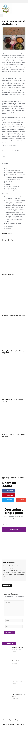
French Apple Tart (8, 274)
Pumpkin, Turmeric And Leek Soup (13, 315)
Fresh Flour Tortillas (17, 681)
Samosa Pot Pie (16, 660)
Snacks (10, 233)
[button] (14, 1)
